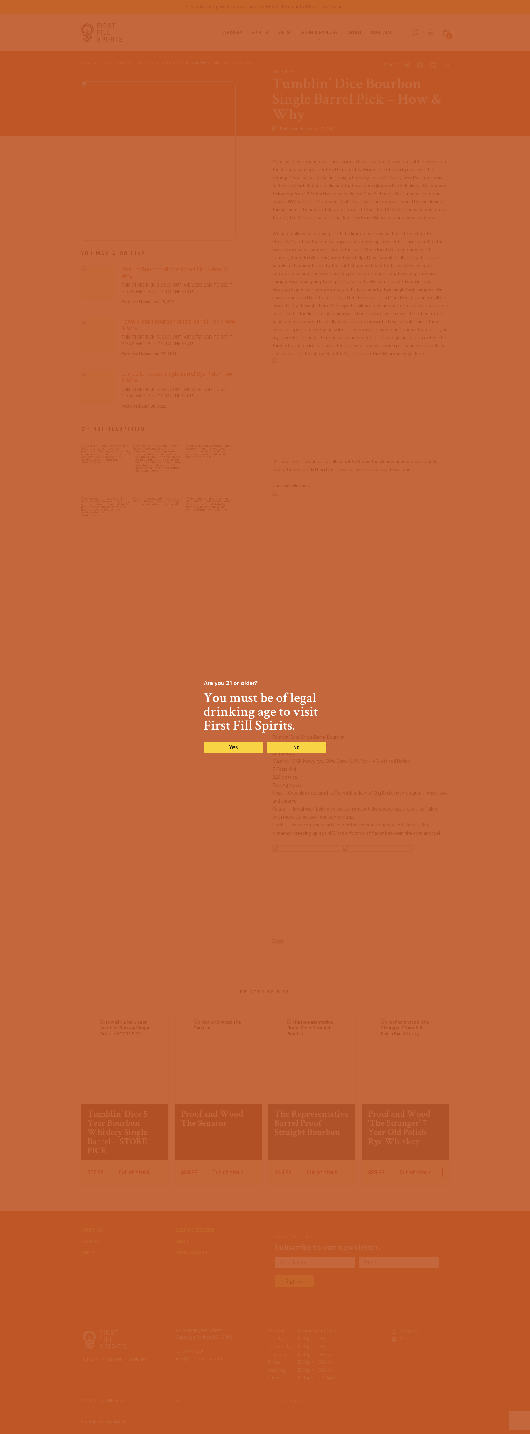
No (297, 747)
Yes (233, 747)
